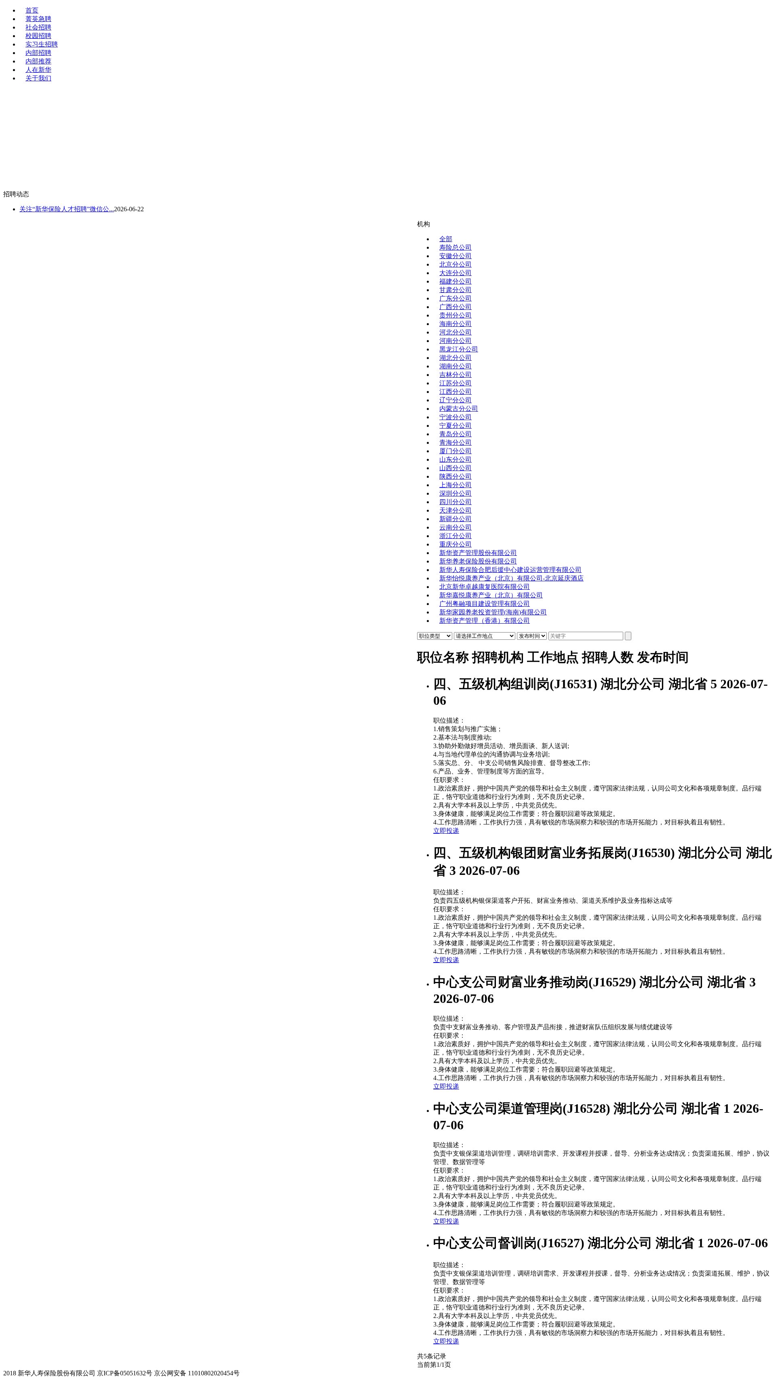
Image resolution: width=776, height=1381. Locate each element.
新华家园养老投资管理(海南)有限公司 (493, 612)
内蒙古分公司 (458, 408)
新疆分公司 (455, 518)
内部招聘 (38, 52)
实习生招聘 (41, 44)
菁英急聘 (38, 18)
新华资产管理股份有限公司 (478, 552)
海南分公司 (455, 323)
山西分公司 (455, 468)
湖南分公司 (455, 366)
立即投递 (446, 830)
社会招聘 (38, 27)
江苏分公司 (455, 383)
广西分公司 (455, 306)
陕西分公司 (455, 476)
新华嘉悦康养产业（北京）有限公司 (491, 595)
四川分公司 (455, 501)
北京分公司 (455, 264)
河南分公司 (455, 340)
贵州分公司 (455, 315)
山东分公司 (455, 459)
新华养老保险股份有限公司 (478, 561)
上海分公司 (455, 484)
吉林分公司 (455, 374)
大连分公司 (455, 272)
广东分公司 (455, 298)
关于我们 (38, 78)
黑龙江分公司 (458, 349)
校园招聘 (38, 35)
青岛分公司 (455, 434)
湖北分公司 (455, 357)
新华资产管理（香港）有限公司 (484, 620)
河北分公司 (455, 332)
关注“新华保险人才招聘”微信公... (66, 209)
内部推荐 (38, 61)
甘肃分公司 (455, 289)
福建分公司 (455, 281)
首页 (31, 10)
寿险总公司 (455, 247)
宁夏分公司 (455, 425)
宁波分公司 (455, 417)
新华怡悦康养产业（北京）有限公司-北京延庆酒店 (511, 578)
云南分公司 (455, 527)
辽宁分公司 (455, 400)
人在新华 (38, 69)
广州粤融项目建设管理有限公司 (484, 603)
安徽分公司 (455, 255)
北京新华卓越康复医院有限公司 (484, 586)
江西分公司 (455, 391)
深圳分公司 (455, 493)
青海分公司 (455, 442)
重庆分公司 (455, 544)
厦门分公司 (455, 451)
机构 (423, 224)
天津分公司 (455, 510)
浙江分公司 (455, 535)
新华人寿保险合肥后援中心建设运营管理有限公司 (510, 569)
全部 (445, 238)
